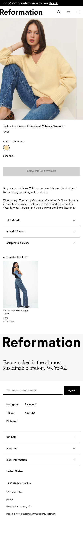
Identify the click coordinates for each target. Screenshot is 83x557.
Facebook (31, 404)
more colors (8, 321)
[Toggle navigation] (78, 12)
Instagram (12, 404)
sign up (72, 390)
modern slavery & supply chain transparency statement (30, 514)
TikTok (10, 413)
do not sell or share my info (18, 507)
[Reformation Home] (21, 12)
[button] (58, 12)
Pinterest (11, 421)
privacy (9, 499)
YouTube (30, 413)
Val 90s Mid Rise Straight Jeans (16, 312)
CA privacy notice (14, 492)
